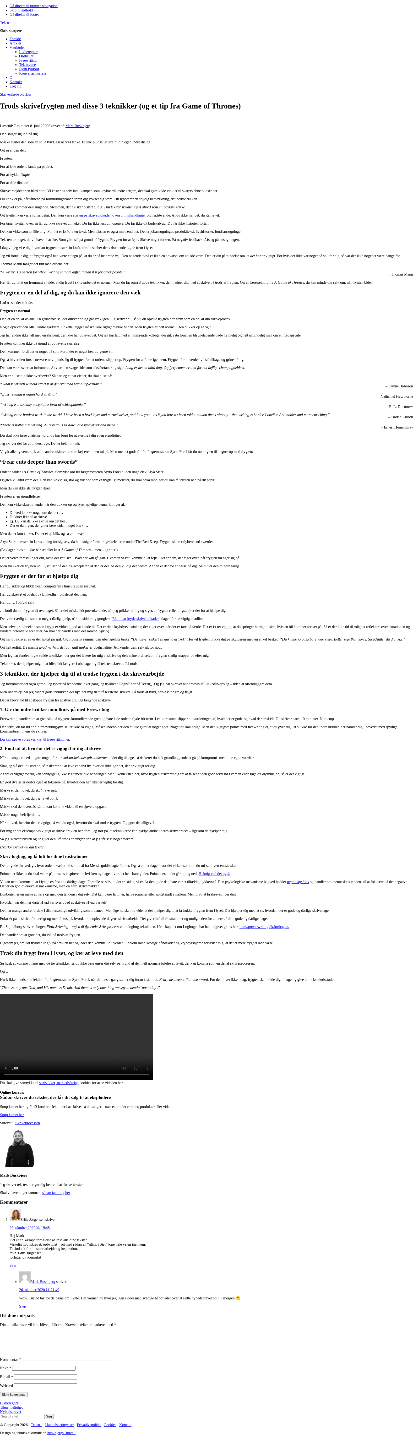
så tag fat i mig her (56, 1193)
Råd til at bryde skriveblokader (135, 619)
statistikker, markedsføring (59, 1083)
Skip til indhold (21, 10)
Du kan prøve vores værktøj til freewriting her (34, 739)
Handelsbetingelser (59, 1425)
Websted (6, 1386)
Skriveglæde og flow (16, 94)
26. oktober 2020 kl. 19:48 (30, 1228)
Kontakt (125, 1425)
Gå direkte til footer (24, 14)
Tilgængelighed (11, 1407)
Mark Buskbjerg (43, 1282)
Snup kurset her (12, 1115)
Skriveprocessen (27, 1123)
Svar (13, 1265)
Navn (5, 1368)
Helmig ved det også (214, 874)
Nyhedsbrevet (10, 1412)
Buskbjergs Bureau (61, 1433)
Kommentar (10, 1360)
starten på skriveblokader (91, 215)
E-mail (6, 1377)
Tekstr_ (5, 23)
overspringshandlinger (129, 215)
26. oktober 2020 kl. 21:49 (39, 1290)
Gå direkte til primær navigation (34, 6)
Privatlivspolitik (89, 1425)
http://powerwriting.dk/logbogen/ (264, 927)
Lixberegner (9, 1403)
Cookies (110, 1425)
